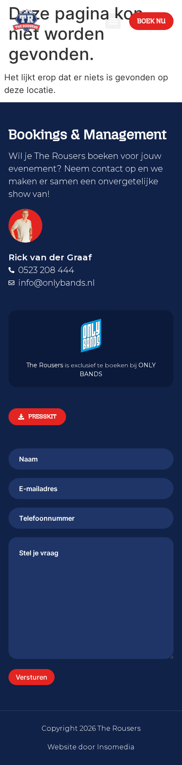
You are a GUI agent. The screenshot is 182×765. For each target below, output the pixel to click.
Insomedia (116, 747)
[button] (113, 21)
